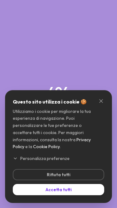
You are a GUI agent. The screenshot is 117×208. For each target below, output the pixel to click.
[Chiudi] (101, 101)
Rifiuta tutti (59, 174)
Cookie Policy (46, 146)
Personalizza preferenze (45, 158)
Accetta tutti (59, 189)
